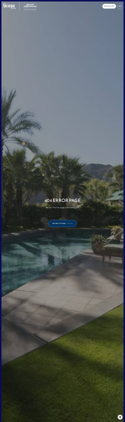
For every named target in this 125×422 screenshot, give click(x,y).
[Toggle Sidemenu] (119, 6)
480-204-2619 (109, 6)
